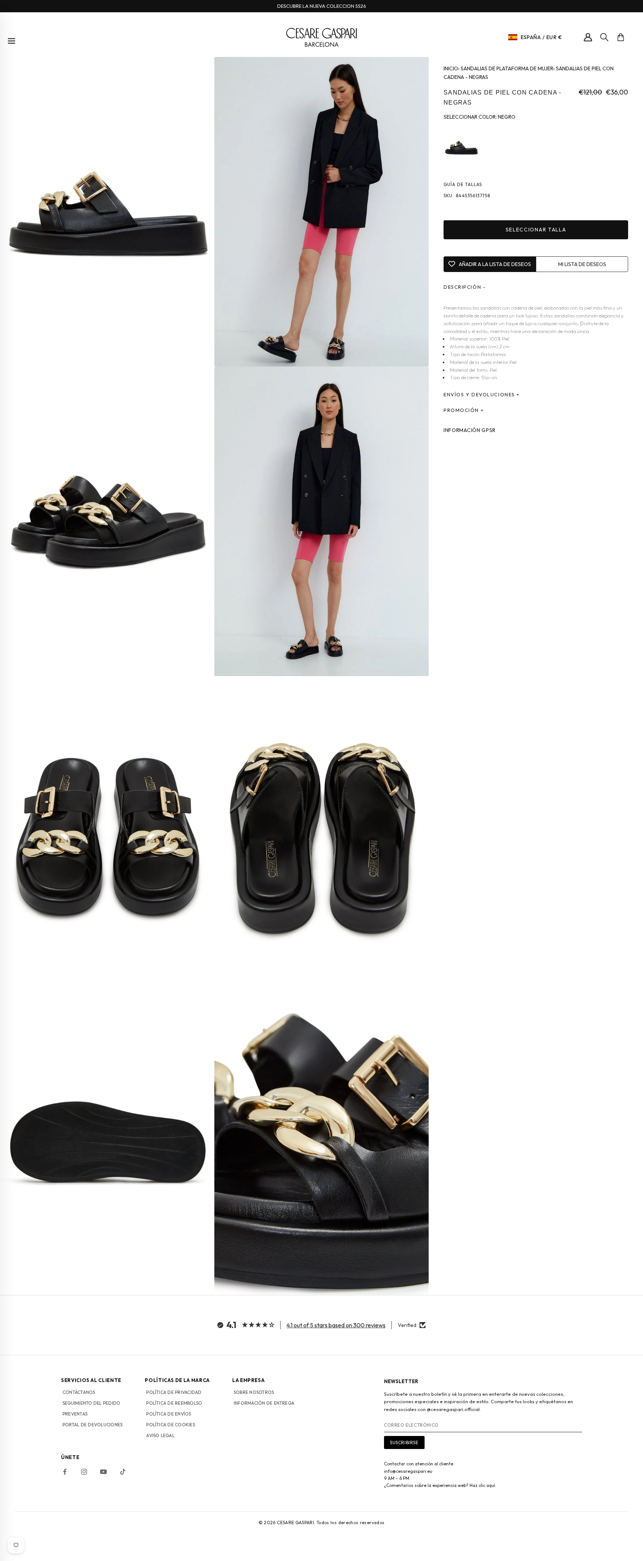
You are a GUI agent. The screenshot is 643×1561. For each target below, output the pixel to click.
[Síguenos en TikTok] (123, 1471)
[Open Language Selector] (513, 37)
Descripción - (465, 287)
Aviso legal (160, 1435)
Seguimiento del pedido (91, 1403)
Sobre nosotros (254, 1392)
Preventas (75, 1414)
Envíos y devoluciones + (482, 394)
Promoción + (464, 410)
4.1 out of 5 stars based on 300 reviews (336, 1325)
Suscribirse (404, 1442)
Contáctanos (79, 1392)
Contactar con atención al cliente (418, 1463)
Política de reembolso (174, 1403)
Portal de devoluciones (92, 1424)
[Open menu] (11, 40)
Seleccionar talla (536, 229)
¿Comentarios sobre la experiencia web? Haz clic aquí (439, 1485)
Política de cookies (170, 1424)
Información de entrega (264, 1403)
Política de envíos (168, 1414)
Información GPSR (470, 430)
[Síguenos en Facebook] (64, 1471)
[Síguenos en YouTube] (103, 1471)
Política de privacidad (173, 1392)
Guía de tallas (463, 185)
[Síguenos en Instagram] (84, 1471)
